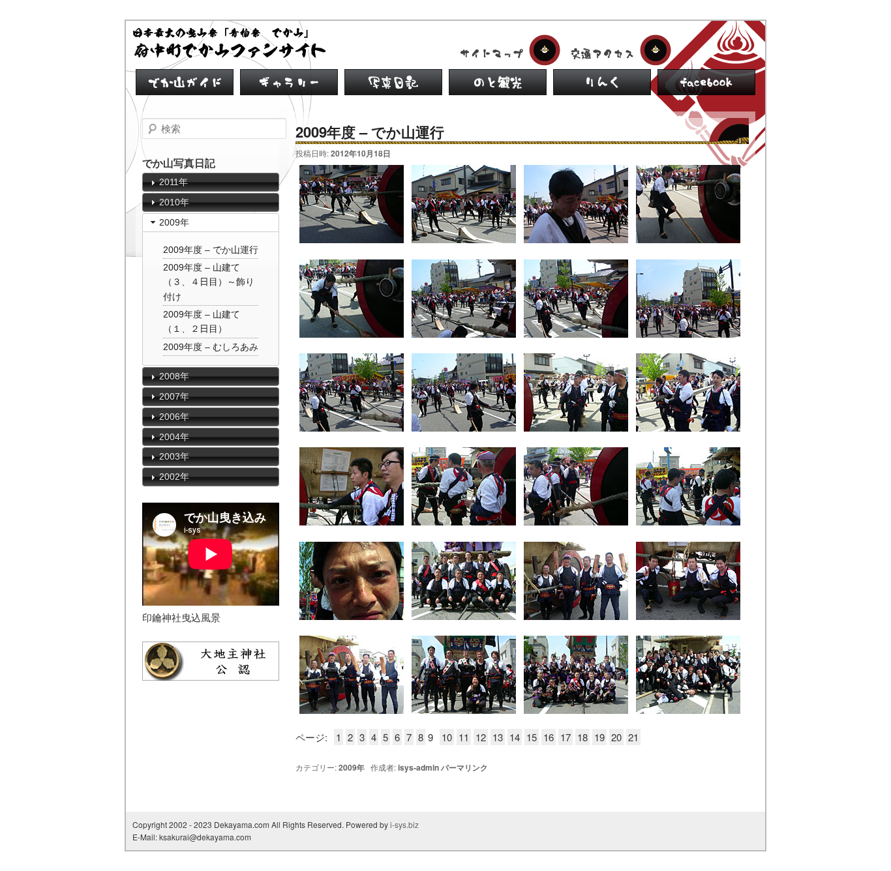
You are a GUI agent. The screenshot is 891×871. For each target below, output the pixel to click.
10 (447, 737)
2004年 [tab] (174, 437)
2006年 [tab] (174, 416)
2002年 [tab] (174, 476)
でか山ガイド (185, 82)
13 (497, 737)
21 (633, 737)
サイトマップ (507, 50)
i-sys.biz (404, 824)
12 (481, 737)
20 (616, 737)
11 (464, 737)
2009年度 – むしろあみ (210, 347)
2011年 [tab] (173, 182)
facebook (706, 82)
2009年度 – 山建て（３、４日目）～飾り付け (208, 282)
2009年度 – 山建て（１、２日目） (201, 321)
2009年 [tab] (174, 222)
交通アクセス (618, 50)
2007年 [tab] (174, 396)
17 (565, 737)
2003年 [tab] (174, 456)
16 (548, 737)
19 (599, 737)
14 (514, 737)
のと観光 (498, 82)
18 (582, 737)
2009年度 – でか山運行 (210, 249)
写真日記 (393, 82)
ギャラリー (289, 82)
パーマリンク (464, 767)
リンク (602, 82)
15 (531, 737)
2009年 (352, 767)
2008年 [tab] (174, 376)
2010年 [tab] (174, 202)
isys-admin (418, 767)
